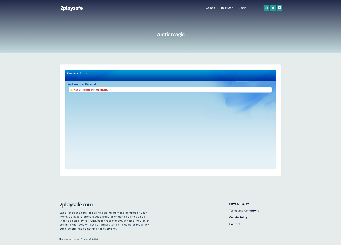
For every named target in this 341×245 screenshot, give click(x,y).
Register (227, 8)
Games (210, 8)
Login (243, 8)
